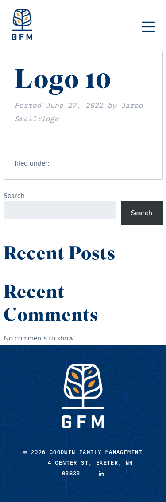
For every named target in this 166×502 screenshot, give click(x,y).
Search (14, 195)
